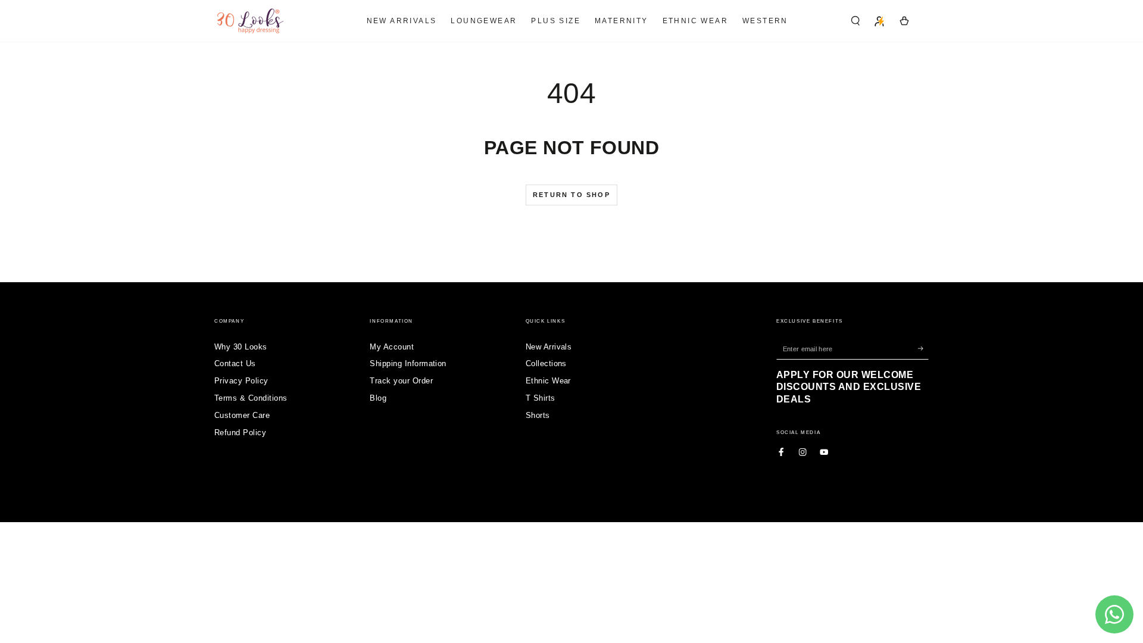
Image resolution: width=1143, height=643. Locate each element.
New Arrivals (549, 346)
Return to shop (571, 194)
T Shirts (540, 398)
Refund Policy (240, 432)
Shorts (538, 415)
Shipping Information (408, 363)
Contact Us (235, 363)
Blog (378, 398)
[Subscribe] (923, 348)
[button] (855, 20)
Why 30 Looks (240, 346)
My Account (392, 346)
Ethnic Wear (548, 380)
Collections (546, 363)
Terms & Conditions (251, 398)
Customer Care (242, 415)
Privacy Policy (241, 380)
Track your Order (401, 380)
